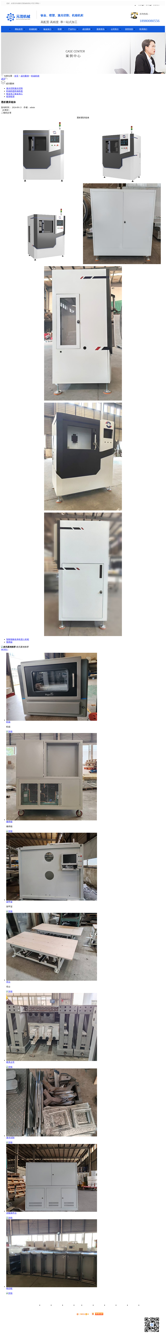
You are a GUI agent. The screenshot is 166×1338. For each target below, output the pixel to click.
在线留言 (141, 5)
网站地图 (68, 1317)
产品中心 (72, 29)
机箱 (8, 722)
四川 (98, 1317)
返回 (3, 79)
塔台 (8, 982)
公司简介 (115, 29)
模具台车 (10, 1062)
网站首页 (19, 29)
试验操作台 (11, 1213)
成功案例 (86, 29)
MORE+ (4, 649)
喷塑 (60, 29)
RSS (75, 1317)
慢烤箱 (9, 642)
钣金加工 (47, 29)
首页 (16, 76)
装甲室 (9, 902)
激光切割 (14, 88)
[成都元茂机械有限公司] (18, 20)
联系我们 (156, 5)
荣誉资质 (129, 29)
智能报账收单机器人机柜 (17, 639)
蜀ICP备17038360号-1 (81, 1325)
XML (81, 1317)
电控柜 (9, 1288)
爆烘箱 (9, 822)
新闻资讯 (100, 29)
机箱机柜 (33, 29)
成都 (104, 1317)
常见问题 (149, 5)
